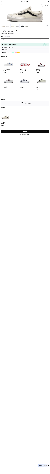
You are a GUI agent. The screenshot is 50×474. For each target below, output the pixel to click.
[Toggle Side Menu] (1, 1)
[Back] (2, 5)
